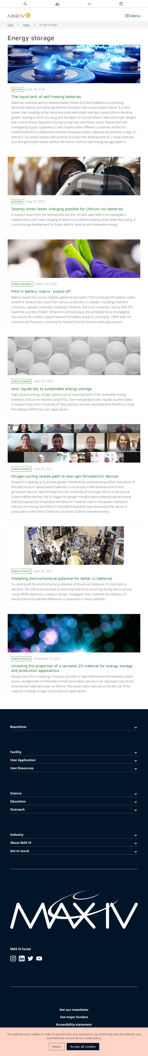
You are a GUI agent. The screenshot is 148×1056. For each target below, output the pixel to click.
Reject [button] (56, 1046)
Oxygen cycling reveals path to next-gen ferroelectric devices (64, 476)
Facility (15, 752)
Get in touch (19, 851)
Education (18, 801)
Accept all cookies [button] (83, 1046)
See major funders (74, 1017)
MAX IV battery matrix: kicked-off (41, 291)
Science (16, 793)
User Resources (22, 768)
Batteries (18, 89)
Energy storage (21, 381)
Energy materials (22, 284)
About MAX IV (20, 843)
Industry (16, 835)
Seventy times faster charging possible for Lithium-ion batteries (67, 209)
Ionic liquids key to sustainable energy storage (51, 388)
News (26, 25)
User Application (23, 760)
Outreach (17, 809)
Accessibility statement (74, 1024)
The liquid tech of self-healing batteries (46, 96)
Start (10, 25)
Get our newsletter (74, 1010)
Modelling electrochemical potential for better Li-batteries (61, 578)
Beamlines (18, 727)
